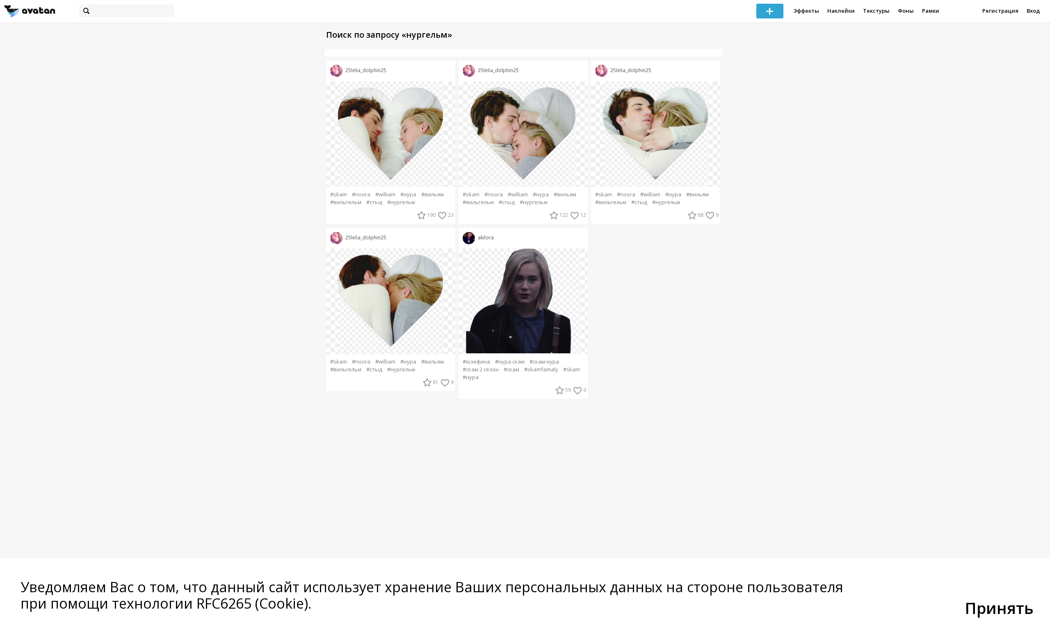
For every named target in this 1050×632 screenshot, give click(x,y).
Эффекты (806, 10)
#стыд (374, 202)
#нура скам (510, 361)
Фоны (906, 10)
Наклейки (841, 10)
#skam (338, 194)
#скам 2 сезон (481, 369)
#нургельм (401, 202)
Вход (1033, 10)
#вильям (432, 194)
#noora (361, 194)
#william (385, 194)
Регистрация (1000, 10)
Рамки (930, 10)
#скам (511, 369)
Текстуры (876, 10)
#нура (408, 194)
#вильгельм (345, 202)
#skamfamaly (541, 369)
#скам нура (544, 361)
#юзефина (476, 361)
